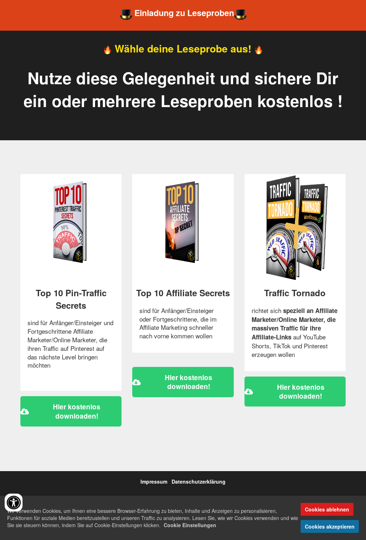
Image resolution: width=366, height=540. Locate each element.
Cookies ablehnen (327, 509)
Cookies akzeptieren (330, 526)
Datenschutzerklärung (199, 481)
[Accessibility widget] (14, 502)
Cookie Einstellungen (190, 525)
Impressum (153, 481)
